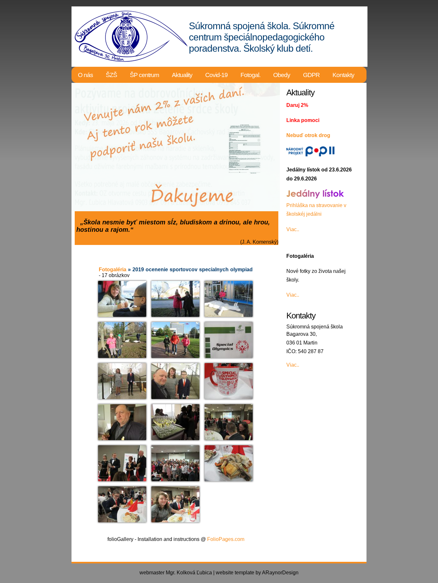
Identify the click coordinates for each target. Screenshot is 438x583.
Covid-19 (216, 75)
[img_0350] (122, 381)
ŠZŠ (111, 75)
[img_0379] (229, 463)
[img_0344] (175, 340)
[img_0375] (122, 463)
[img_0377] (175, 463)
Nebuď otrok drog (308, 135)
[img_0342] (122, 340)
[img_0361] (122, 422)
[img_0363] (175, 422)
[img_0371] (229, 422)
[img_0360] (229, 381)
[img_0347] (229, 340)
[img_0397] (175, 504)
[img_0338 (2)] (229, 299)
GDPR (311, 75)
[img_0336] (175, 299)
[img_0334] (122, 299)
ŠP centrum (144, 75)
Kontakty (343, 75)
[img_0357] (175, 381)
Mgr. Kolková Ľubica (189, 572)
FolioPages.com (225, 539)
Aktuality (182, 75)
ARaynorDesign (280, 572)
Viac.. (292, 229)
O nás (85, 75)
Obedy (281, 75)
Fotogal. (250, 75)
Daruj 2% (297, 105)
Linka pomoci (302, 120)
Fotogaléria (112, 269)
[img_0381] (122, 504)
